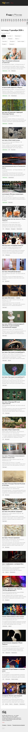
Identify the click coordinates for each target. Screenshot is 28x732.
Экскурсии (12, 41)
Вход (12, 3)
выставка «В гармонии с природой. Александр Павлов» (12, 113)
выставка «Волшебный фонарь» (11, 272)
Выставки (10, 36)
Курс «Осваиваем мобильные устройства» (10, 62)
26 (1, 20)
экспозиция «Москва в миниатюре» (12, 194)
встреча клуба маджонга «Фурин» (12, 87)
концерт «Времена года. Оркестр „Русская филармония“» (12, 589)
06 (25, 20)
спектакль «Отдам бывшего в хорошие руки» (13, 670)
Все (3, 36)
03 (18, 20)
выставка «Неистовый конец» (11, 140)
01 (14, 20)
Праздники (12, 44)
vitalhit (3, 722)
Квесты (17, 38)
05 (23, 20)
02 (16, 20)
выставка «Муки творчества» (11, 430)
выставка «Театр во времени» (11, 538)
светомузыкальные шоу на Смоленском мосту (13, 167)
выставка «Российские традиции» (12, 512)
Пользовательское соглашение (18, 725)
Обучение (10, 38)
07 (27, 20)
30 (9, 20)
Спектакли (4, 41)
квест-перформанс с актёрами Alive (12, 564)
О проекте (4, 725)
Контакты (9, 725)
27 (3, 20)
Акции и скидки (21, 41)
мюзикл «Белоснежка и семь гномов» (13, 617)
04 (20, 20)
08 (27, 23)
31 (11, 20)
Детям (4, 38)
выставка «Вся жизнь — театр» (11, 298)
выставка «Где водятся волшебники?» (13, 352)
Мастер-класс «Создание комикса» (12, 246)
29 (7, 20)
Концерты (4, 44)
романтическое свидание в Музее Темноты (12, 643)
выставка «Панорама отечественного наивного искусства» (13, 457)
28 (5, 20)
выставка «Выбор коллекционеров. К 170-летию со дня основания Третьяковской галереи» (13, 325)
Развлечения (18, 36)
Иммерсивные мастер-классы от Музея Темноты (13, 220)
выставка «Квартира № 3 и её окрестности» (11, 403)
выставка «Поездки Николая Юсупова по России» (13, 484)
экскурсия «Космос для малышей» (12, 696)
